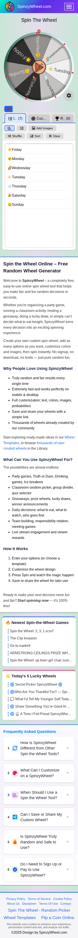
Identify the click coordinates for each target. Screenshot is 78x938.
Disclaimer (29, 903)
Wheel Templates (20, 917)
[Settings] (69, 95)
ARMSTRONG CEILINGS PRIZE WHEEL (41, 653)
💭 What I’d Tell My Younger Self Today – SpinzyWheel (41, 699)
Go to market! (20, 645)
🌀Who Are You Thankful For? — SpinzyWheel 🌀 (41, 692)
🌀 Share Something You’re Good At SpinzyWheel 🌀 (41, 706)
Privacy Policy (15, 899)
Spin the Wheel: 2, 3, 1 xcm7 (32, 631)
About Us (13, 903)
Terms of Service (39, 899)
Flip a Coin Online (57, 917)
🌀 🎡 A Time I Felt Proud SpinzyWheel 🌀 (41, 714)
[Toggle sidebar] (8, 109)
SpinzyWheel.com (34, 6)
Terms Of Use (48, 903)
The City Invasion (23, 638)
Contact (65, 903)
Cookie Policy (62, 899)
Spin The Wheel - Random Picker (39, 910)
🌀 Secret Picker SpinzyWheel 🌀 (36, 684)
